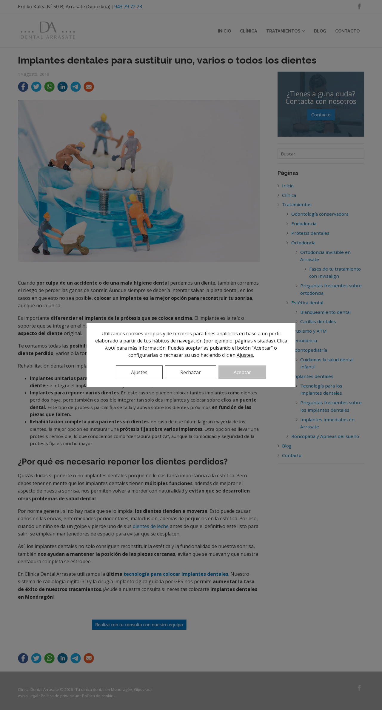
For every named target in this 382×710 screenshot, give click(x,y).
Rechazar (190, 372)
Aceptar (242, 372)
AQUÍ (110, 348)
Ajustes (245, 355)
